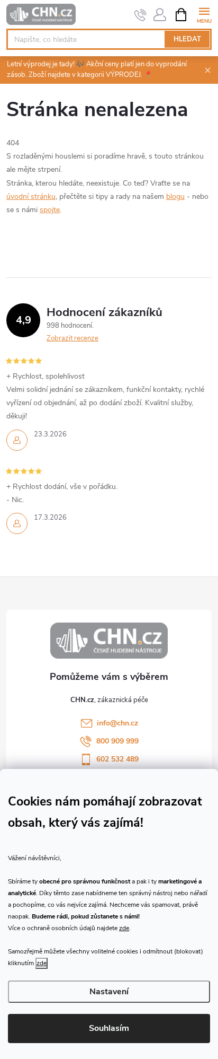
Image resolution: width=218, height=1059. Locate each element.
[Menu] (204, 14)
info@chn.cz (117, 723)
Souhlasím (109, 1028)
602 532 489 (117, 759)
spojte (50, 210)
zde (124, 928)
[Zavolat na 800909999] (140, 15)
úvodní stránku (31, 196)
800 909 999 (117, 741)
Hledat (187, 39)
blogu (175, 196)
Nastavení (109, 991)
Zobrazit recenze (72, 338)
